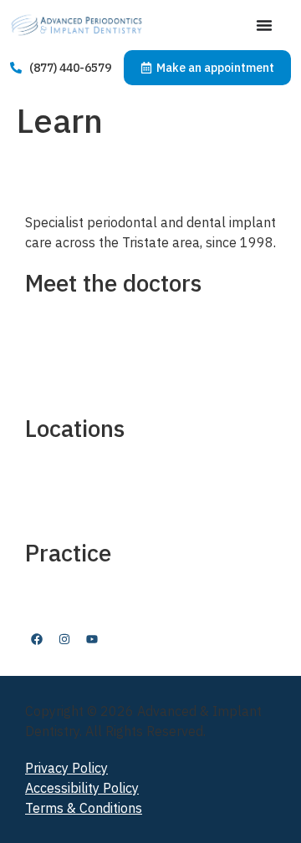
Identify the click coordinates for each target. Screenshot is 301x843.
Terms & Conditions (83, 808)
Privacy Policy (66, 767)
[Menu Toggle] (264, 25)
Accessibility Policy (82, 788)
